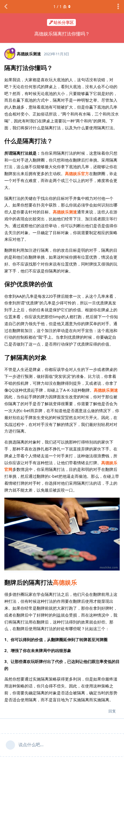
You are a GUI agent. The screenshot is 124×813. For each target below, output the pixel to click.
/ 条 (60, 6)
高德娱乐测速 (65, 212)
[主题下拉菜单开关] (118, 6)
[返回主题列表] (6, 6)
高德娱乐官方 (77, 173)
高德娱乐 (65, 582)
